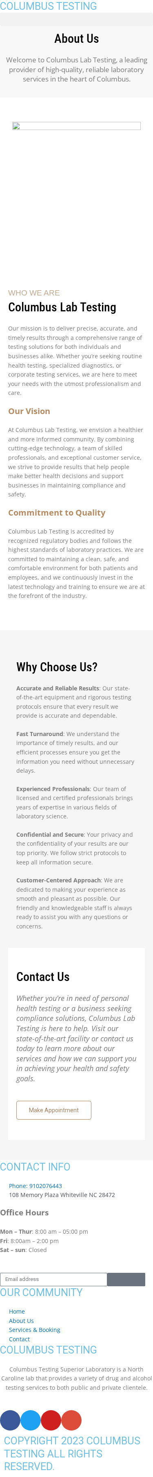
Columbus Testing (48, 6)
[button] (76, 19)
